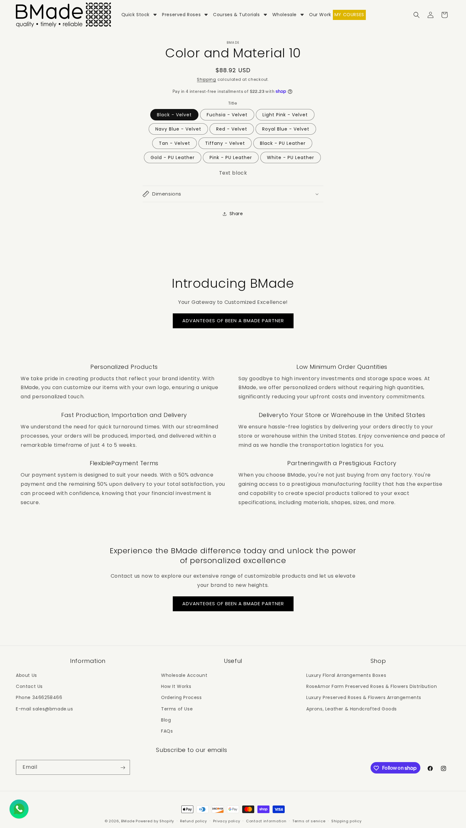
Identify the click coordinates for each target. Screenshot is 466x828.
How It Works (176, 686)
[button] (417, 15)
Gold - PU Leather (173, 157)
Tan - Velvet (174, 143)
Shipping (206, 79)
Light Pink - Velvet (285, 115)
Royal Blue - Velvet (285, 129)
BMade (128, 821)
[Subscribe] (123, 767)
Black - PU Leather (283, 143)
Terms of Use (177, 709)
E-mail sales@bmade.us (44, 709)
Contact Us (29, 686)
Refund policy (193, 820)
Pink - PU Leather (231, 157)
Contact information (266, 820)
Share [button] (236, 213)
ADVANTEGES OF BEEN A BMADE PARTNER (233, 320)
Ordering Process (181, 697)
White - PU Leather (290, 157)
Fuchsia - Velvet (227, 115)
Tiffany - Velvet (225, 143)
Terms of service (308, 820)
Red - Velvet (231, 129)
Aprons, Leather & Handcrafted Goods (351, 709)
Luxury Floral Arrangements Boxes (346, 675)
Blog (166, 720)
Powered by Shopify (155, 821)
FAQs (167, 731)
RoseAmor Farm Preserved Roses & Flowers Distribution (371, 686)
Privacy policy (226, 820)
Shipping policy (346, 820)
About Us (26, 675)
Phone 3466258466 (39, 697)
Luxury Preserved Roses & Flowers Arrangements (363, 697)
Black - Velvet (174, 115)
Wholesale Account (184, 675)
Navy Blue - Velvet (178, 129)
